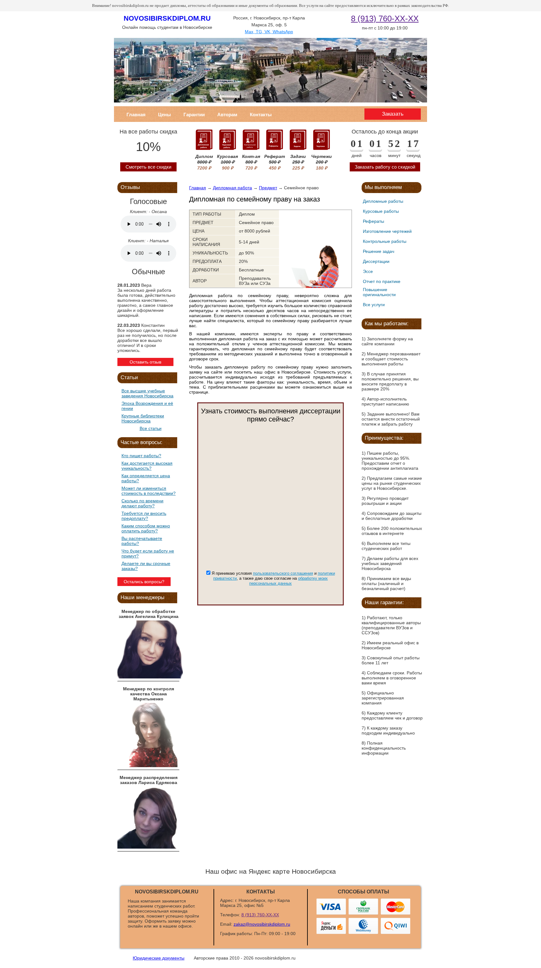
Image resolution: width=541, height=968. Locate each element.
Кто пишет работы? (141, 455)
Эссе (368, 271)
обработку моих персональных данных (288, 581)
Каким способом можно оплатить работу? (145, 528)
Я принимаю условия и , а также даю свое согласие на (273, 578)
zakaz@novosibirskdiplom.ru (262, 924)
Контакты (261, 114)
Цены (164, 114)
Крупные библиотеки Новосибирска (142, 418)
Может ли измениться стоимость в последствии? (148, 491)
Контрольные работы (384, 241)
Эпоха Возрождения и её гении (147, 406)
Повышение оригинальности (379, 292)
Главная (136, 114)
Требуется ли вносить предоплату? (143, 516)
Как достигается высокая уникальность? (147, 466)
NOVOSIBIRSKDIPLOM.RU (167, 18)
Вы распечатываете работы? (141, 541)
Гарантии (194, 114)
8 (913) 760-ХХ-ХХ (385, 18)
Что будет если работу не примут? (147, 553)
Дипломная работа (232, 187)
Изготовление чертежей (387, 231)
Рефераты (373, 221)
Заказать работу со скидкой (385, 167)
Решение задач (378, 251)
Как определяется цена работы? (145, 478)
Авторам (227, 114)
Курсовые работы (381, 211)
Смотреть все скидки (148, 167)
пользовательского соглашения (283, 573)
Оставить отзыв (145, 361)
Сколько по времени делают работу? (142, 503)
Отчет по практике (381, 281)
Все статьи (151, 428)
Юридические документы (158, 957)
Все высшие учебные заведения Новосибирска (147, 393)
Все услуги (374, 304)
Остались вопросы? (144, 581)
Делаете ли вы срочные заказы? (145, 566)
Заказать (393, 114)
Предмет (268, 187)
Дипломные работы (383, 201)
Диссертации (376, 261)
